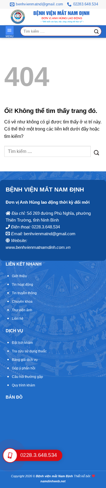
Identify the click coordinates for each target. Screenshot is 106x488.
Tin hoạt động (22, 285)
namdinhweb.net (53, 481)
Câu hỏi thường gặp (27, 377)
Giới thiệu (19, 276)
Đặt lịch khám (22, 343)
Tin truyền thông (24, 293)
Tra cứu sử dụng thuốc (29, 351)
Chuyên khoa (22, 302)
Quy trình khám (23, 385)
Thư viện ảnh (22, 310)
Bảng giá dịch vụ (25, 360)
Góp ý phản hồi (23, 368)
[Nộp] (96, 31)
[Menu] (9, 30)
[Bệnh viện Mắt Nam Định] (18, 17)
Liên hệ (17, 319)
